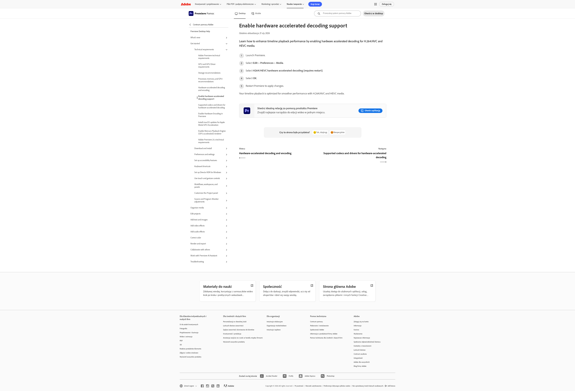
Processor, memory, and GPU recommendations (210, 80)
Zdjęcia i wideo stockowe (189, 353)
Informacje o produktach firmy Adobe (323, 334)
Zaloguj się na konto (361, 322)
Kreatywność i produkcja (232, 334)
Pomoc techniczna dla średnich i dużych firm (326, 338)
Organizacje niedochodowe (276, 326)
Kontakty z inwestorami (362, 346)
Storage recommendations (209, 73)
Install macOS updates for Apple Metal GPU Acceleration (211, 123)
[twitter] (212, 385)
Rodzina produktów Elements (190, 349)
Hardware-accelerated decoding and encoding (211, 89)
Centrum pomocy (316, 322)
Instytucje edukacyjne (275, 322)
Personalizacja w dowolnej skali (234, 322)
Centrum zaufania (360, 354)
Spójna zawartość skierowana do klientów (238, 330)
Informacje (357, 326)
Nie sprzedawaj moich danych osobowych (367, 386)
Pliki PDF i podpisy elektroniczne (240, 4)
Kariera (356, 330)
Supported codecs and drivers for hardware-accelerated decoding (211, 106)
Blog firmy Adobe (360, 366)
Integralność (358, 358)
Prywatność (299, 386)
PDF (181, 341)
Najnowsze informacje (362, 338)
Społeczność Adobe (317, 330)
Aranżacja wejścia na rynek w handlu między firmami (240, 338)
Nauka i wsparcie (294, 4)
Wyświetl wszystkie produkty (190, 357)
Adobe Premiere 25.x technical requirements (211, 141)
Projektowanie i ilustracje (189, 333)
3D (181, 345)
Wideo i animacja (186, 337)
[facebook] (202, 385)
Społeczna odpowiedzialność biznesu (367, 342)
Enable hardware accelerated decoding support (211, 97)
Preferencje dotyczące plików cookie (337, 386)
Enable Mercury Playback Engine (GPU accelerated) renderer (212, 132)
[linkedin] (218, 385)
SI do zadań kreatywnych (189, 324)
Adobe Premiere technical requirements (209, 56)
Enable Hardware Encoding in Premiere (210, 115)
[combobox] (337, 13)
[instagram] (207, 385)
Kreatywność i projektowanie (207, 4)
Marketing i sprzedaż (270, 4)
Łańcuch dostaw (360, 350)
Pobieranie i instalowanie (319, 326)
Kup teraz (315, 4)
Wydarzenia (358, 334)
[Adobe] (186, 4)
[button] (375, 4)
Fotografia (183, 328)
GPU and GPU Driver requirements (206, 65)
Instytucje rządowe (274, 330)
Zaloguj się (386, 4)
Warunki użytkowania (313, 386)
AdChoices (391, 386)
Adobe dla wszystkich (362, 362)
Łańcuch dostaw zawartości (233, 326)
